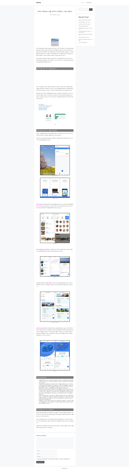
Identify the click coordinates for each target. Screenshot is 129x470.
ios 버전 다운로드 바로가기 (44, 107)
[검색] (90, 9)
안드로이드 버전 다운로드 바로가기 (45, 105)
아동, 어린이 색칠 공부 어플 (83, 42)
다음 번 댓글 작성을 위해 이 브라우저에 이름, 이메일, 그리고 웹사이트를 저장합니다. (53, 458)
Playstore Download (43, 108)
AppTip (38, 2)
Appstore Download (43, 109)
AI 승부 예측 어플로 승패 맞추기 (83, 26)
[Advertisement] (55, 27)
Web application (89, 2)
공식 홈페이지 (41, 104)
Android (82, 2)
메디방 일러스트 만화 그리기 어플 (84, 37)
